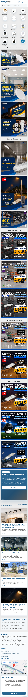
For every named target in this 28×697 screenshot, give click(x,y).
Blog (2, 654)
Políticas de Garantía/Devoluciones (8, 651)
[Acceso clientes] (19, 2)
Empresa (3, 650)
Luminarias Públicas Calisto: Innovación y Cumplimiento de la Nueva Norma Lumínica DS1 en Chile (13, 606)
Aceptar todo (14, 693)
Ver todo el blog (22, 504)
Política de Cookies (19, 686)
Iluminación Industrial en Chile (11, 553)
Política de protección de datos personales (10, 653)
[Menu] (26, 2)
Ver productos (14, 487)
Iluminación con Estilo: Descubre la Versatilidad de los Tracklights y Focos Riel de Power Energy (13, 526)
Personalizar (20, 689)
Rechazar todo (8, 689)
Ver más (3, 533)
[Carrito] (22, 2)
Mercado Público (4, 656)
